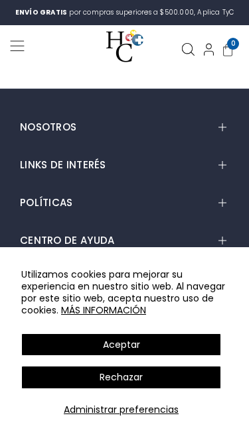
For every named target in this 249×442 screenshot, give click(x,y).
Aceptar (121, 344)
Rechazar (121, 377)
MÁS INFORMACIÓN (103, 310)
